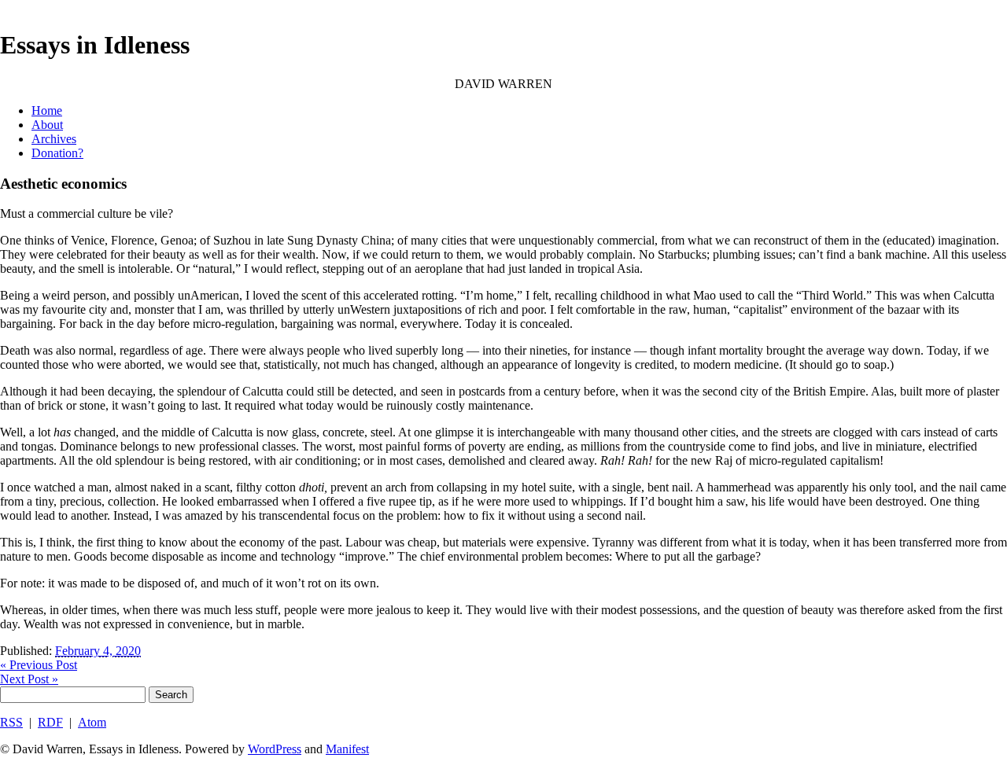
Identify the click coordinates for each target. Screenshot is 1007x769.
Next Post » (29, 679)
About (47, 124)
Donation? (57, 153)
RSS (11, 722)
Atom (92, 722)
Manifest (347, 749)
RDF (50, 722)
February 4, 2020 (98, 650)
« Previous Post (38, 664)
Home (46, 110)
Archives (53, 138)
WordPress (274, 749)
